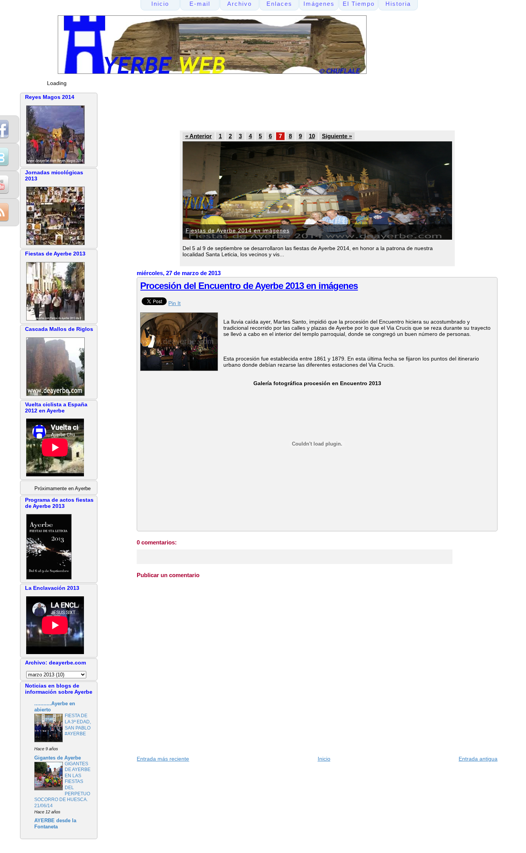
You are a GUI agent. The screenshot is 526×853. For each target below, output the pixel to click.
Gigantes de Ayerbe (57, 758)
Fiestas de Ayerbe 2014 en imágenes (238, 230)
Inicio (324, 759)
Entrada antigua (478, 759)
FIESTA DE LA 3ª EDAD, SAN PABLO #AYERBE (78, 724)
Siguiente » (337, 136)
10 (312, 136)
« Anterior (198, 136)
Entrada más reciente (163, 759)
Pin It (174, 303)
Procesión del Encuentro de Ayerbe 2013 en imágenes (249, 285)
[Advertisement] (282, 110)
